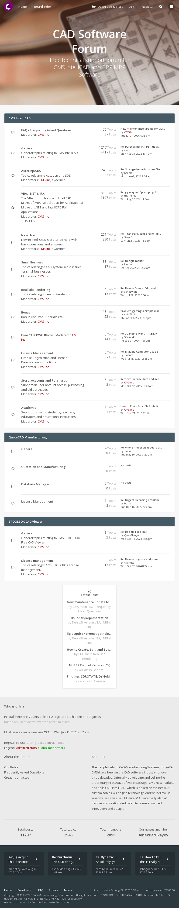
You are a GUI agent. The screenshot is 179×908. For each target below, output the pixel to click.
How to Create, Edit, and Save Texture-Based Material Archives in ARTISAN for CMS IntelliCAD (89, 649)
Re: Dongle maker (132, 261)
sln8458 (128, 355)
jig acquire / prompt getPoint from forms (89, 633)
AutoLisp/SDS (31, 171)
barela (128, 173)
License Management (37, 353)
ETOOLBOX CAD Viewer (26, 521)
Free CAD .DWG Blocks (37, 335)
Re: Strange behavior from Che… (141, 169)
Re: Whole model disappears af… (141, 447)
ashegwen (130, 291)
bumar (128, 503)
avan (127, 150)
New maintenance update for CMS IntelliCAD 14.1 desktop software (89, 602)
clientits (129, 562)
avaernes (58, 180)
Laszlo (128, 264)
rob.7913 (129, 314)
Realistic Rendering (35, 290)
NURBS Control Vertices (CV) (89, 665)
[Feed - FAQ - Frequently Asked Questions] (83, 130)
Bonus (25, 312)
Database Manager (35, 484)
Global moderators (51, 748)
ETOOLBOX (107, 895)
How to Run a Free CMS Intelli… (140, 406)
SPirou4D (130, 337)
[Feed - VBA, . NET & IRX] (83, 193)
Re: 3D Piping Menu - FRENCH (138, 333)
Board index (25, 890)
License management (37, 560)
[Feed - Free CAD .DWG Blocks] (83, 335)
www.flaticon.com (60, 902)
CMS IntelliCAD (20, 118)
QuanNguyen (132, 535)
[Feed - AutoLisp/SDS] (83, 171)
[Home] (8, 6)
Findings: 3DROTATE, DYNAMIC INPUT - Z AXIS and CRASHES (89, 676)
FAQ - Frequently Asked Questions (46, 130)
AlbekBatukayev (153, 835)
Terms (68, 890)
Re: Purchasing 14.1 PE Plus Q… (140, 146)
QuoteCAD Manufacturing (28, 437)
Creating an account (18, 777)
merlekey (130, 195)
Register (148, 6)
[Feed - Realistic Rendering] (83, 290)
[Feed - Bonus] (83, 312)
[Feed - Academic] (83, 407)
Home (8, 890)
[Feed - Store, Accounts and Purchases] (83, 380)
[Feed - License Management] (83, 353)
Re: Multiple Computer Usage (139, 351)
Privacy (53, 890)
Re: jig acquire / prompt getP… (140, 192)
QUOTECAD (123, 895)
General (27, 148)
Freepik (36, 902)
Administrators (26, 748)
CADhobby (142, 895)
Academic (28, 407)
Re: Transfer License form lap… (140, 233)
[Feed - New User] (83, 235)
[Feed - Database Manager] (83, 484)
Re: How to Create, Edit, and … (139, 288)
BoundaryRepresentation (89, 618)
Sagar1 (128, 237)
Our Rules (11, 767)
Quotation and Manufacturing (43, 467)
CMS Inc (43, 134)
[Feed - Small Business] (83, 262)
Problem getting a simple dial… (140, 311)
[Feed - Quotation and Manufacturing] (83, 467)
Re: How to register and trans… (140, 559)
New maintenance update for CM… (142, 128)
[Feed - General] (83, 148)
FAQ (32, 221)
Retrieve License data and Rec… (140, 379)
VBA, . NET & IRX (33, 193)
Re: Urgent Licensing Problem (139, 500)
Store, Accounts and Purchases (44, 380)
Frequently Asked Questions (24, 772)
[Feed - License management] (83, 560)
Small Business (32, 262)
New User (28, 235)
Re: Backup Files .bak (133, 531)
